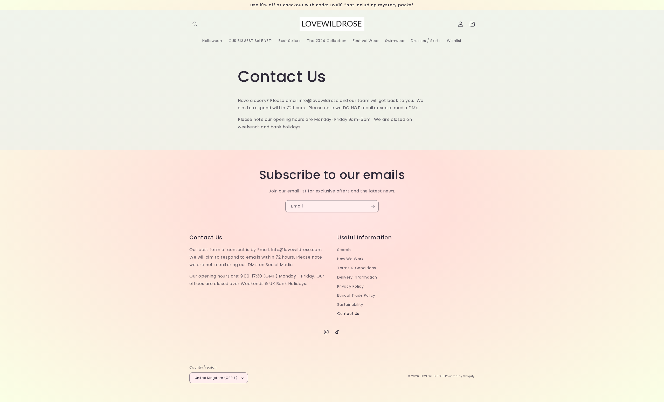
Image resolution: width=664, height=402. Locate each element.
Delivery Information (357, 277)
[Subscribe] (372, 206)
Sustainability (350, 304)
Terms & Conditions (356, 268)
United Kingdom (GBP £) (216, 377)
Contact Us (348, 313)
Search (344, 249)
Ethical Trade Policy (356, 295)
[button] (195, 24)
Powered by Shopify (460, 376)
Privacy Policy (350, 286)
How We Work (350, 258)
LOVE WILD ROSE (432, 376)
